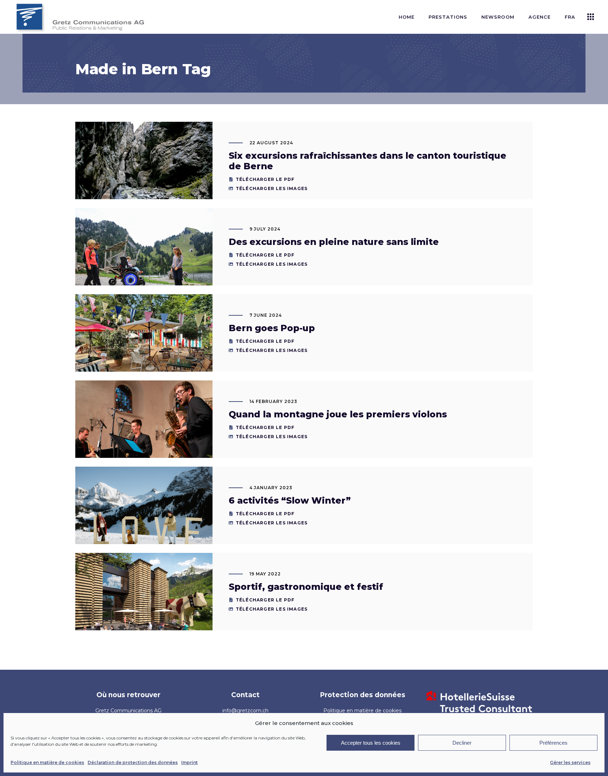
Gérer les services (570, 762)
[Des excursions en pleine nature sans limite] (144, 253)
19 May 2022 (265, 573)
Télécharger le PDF (265, 179)
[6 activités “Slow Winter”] (144, 512)
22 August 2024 (271, 142)
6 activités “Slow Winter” (290, 500)
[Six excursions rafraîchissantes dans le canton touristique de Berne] (144, 167)
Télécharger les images (272, 188)
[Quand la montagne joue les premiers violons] (144, 426)
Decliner (461, 743)
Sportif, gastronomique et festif (306, 586)
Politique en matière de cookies (47, 762)
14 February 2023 (273, 401)
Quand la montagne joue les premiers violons (338, 414)
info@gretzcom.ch (245, 710)
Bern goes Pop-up (272, 328)
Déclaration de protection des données (133, 762)
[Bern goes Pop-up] (144, 346)
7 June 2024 (265, 315)
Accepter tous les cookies (370, 743)
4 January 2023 (270, 487)
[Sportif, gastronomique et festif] (144, 601)
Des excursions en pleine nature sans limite (334, 241)
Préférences (553, 743)
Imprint (189, 762)
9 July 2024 (265, 229)
